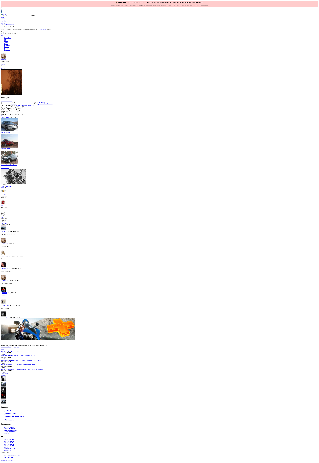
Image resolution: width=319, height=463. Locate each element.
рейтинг (3, 64)
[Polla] (3, 303)
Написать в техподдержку (8, 460)
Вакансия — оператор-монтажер (14, 414)
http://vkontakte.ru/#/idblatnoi (45, 104)
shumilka (4, 317)
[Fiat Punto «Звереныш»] (9, 147)
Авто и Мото (7, 38)
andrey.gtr (4, 231)
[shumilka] (3, 316)
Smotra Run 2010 (9, 445)
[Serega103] (3, 58)
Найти (2, 35)
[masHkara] (3, 254)
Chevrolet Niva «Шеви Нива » (9, 165)
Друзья (3, 375)
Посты (2, 349)
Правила (6, 417)
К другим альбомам (6, 186)
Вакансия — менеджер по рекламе (14, 416)
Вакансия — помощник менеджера (14, 411)
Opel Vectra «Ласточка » (7, 132)
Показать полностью (6, 116)
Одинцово (31, 105)
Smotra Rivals (7, 450)
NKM (8, 268)
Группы (3, 187)
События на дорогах (10, 431)
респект (3, 68)
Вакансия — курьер (10, 413)
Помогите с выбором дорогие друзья (31, 360)
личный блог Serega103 (7, 351)
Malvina (4, 268)
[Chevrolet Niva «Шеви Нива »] (9, 163)
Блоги (5, 39)
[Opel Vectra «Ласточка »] (9, 130)
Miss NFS (6, 447)
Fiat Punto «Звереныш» (7, 148)
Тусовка (6, 47)
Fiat (2, 206)
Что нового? (7, 410)
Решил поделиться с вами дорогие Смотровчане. (30, 369)
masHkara (4, 256)
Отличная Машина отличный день (26, 364)
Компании (7, 45)
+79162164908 (41, 102)
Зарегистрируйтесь (6, 347)
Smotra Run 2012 (9, 442)
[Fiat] (3, 204)
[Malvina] (3, 267)
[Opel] (3, 215)
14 (4, 372)
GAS (3, 293)
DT (6, 293)
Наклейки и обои (9, 420)
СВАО (9, 256)
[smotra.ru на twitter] (1, 12)
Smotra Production (9, 428)
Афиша (6, 44)
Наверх (3, 23)
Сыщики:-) (19, 351)
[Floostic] (3, 386)
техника (13, 104)
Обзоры (6, 41)
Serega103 (3, 59)
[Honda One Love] (3, 398)
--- (1, 184)
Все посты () (4, 373)
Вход (2, 24)
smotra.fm (6, 433)
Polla (3, 305)
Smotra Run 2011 (9, 444)
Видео (6, 42)
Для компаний (8, 457)
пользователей (43, 29)
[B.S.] (3, 381)
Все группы (4, 223)
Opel (2, 217)
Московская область (21, 105)
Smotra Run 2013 (9, 441)
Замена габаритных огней (28, 355)
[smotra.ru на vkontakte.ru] (1, 9)
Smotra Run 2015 (9, 427)
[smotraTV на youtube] (1, 7)
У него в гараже (5, 117)
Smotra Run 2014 (9, 439)
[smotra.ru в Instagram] (4, 14)
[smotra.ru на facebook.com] (1, 11)
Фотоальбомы (5, 168)
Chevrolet (3, 194)
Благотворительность (10, 430)
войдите (16, 347)
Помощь (6, 419)
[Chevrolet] (3, 193)
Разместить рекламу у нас (12, 455)
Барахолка (7, 50)
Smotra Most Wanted (9, 448)
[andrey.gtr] (3, 230)
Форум (6, 48)
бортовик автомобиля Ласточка (10, 355)
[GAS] (3, 291)
